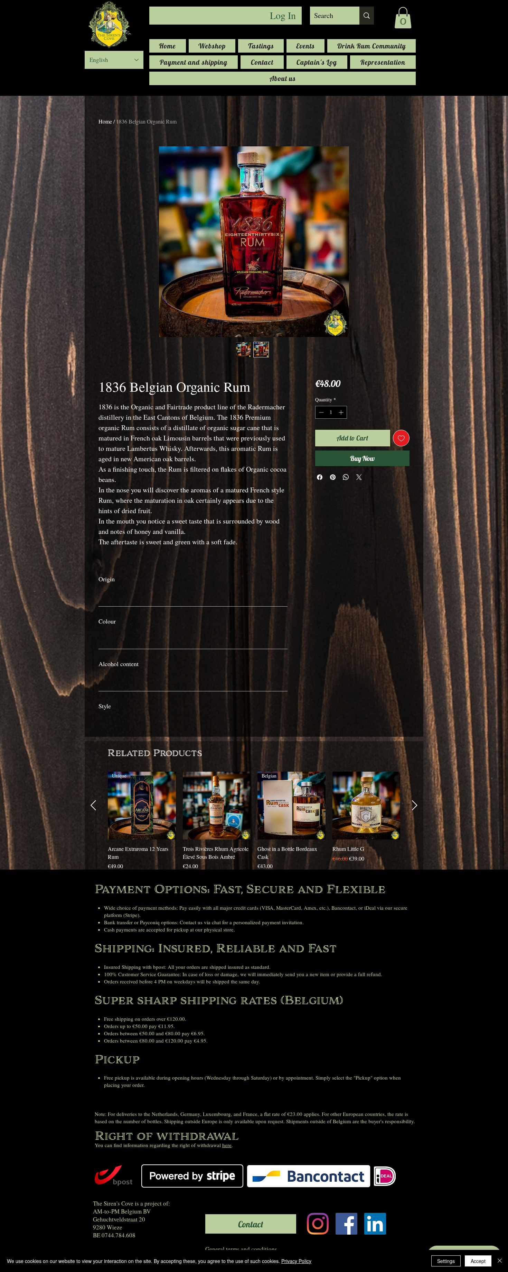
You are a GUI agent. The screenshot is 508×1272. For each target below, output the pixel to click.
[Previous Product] (93, 805)
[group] (254, 821)
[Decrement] (320, 412)
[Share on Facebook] (320, 477)
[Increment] (341, 412)
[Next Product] (414, 805)
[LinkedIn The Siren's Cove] (375, 1224)
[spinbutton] (331, 412)
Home (105, 121)
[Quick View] (217, 806)
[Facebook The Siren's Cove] (346, 1224)
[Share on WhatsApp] (346, 477)
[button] (403, 17)
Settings (446, 1260)
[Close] (500, 1260)
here (227, 1145)
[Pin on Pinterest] (333, 477)
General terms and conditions (241, 1249)
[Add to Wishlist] (401, 438)
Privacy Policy (296, 1260)
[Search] (366, 16)
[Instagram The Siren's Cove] (318, 1224)
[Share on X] (359, 477)
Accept (478, 1260)
